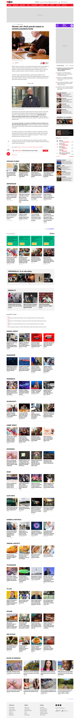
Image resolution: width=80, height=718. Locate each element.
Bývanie (9, 611)
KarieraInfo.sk (33, 536)
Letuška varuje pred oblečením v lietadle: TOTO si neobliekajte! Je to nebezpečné (12, 414)
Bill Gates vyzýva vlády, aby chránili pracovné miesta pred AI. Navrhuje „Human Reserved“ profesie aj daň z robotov (48, 579)
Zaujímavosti (35, 5)
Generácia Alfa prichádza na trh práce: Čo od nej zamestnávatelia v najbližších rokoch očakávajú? (12, 533)
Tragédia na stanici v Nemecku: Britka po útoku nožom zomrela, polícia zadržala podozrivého (48, 369)
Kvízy (47, 5)
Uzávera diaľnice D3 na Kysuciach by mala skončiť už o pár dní (24, 508)
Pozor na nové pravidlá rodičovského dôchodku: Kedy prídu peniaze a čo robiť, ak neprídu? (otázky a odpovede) (12, 463)
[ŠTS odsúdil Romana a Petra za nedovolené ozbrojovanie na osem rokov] (12, 167)
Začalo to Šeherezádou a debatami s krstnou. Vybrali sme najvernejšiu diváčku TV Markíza (12, 602)
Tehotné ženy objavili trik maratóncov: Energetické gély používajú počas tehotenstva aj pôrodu (48, 414)
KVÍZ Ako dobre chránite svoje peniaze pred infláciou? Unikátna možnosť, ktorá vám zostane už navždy (12, 260)
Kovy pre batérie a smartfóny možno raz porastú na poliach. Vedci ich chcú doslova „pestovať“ (24, 579)
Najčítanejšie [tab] (60, 65)
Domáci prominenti (22, 395)
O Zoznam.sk (11, 705)
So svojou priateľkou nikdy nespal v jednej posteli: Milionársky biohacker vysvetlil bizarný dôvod (23, 415)
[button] (44, 63)
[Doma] (57, 150)
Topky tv (52, 5)
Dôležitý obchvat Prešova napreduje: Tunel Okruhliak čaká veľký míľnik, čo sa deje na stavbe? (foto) (36, 463)
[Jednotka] (57, 147)
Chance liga (33, 488)
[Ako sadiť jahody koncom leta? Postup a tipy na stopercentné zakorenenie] (12, 640)
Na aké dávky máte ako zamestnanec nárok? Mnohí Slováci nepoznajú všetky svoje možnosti (48, 533)
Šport (28, 5)
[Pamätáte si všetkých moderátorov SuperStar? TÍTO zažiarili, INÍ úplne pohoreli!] (24, 385)
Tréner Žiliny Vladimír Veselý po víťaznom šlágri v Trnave (45, 306)
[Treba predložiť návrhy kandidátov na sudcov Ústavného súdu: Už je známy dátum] (24, 167)
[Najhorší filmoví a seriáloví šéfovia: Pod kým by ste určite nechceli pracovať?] (24, 526)
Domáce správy (12, 331)
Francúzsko (30, 147)
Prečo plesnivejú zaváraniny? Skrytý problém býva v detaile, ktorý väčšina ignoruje (48, 647)
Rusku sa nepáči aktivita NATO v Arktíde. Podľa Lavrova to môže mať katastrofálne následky (36, 602)
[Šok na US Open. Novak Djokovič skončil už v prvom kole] (24, 595)
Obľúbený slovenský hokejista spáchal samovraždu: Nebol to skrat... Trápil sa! (48, 392)
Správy (24, 308)
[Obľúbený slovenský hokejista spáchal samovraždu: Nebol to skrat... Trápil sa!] (48, 385)
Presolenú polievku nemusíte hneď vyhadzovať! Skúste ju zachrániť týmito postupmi (23, 648)
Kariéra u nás (11, 711)
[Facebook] (56, 705)
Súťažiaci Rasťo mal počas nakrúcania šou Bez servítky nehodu (15, 306)
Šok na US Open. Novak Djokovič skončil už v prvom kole (23, 602)
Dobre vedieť (8, 264)
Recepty (20, 652)
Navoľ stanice (58, 156)
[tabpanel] (64, 78)
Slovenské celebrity (65, 130)
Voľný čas (64, 5)
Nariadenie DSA (11, 714)
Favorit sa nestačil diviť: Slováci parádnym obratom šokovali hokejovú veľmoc (12, 485)
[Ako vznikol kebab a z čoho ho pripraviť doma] (48, 550)
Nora (50, 2)
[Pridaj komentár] (8, 141)
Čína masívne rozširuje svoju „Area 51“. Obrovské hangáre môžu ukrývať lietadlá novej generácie (12, 578)
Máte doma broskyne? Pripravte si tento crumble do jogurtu (35, 556)
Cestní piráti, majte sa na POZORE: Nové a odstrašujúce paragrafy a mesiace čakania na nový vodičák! (12, 345)
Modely (44, 512)
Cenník (25, 711)
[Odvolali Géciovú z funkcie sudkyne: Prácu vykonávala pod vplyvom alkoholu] (36, 167)
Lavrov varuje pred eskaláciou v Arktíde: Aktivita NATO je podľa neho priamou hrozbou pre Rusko (27, 326)
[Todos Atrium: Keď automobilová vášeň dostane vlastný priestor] (48, 455)
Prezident (41, 147)
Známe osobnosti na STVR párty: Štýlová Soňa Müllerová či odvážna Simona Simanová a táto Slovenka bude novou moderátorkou (67, 133)
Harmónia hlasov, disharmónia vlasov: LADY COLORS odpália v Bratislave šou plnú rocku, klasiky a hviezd (48, 260)
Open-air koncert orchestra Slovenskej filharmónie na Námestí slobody (30, 306)
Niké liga (44, 488)
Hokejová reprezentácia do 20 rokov (12, 488)
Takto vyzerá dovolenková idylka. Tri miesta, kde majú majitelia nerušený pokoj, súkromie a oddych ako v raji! (12, 625)
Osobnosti (44, 395)
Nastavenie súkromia (12, 710)
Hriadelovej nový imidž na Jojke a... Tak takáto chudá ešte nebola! (36, 392)
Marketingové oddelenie (44, 713)
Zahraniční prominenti (10, 395)
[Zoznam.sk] (59, 711)
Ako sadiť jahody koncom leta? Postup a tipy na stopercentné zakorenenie (12, 647)
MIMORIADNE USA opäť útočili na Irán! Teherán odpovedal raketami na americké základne (66, 173)
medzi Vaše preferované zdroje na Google (26, 150)
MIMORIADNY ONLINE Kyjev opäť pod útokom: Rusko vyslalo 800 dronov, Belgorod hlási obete (67, 179)
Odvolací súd (24, 147)
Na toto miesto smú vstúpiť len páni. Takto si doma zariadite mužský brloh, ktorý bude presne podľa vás (36, 625)
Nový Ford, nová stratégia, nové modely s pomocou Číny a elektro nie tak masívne (48, 509)
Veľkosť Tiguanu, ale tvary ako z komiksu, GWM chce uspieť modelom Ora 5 (12, 508)
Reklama (26, 705)
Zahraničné (15, 5)
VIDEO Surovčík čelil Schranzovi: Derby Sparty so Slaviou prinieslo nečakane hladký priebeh (36, 485)
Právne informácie (12, 707)
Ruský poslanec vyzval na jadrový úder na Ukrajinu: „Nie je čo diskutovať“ (36, 578)
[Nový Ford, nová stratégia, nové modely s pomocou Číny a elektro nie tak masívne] (48, 502)
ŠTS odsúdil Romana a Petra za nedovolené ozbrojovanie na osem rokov (11, 174)
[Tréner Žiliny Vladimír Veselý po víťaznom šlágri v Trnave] (46, 297)
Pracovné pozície (11, 233)
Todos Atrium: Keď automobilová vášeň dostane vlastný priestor (48, 462)
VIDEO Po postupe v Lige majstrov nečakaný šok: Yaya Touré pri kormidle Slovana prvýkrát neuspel (48, 485)
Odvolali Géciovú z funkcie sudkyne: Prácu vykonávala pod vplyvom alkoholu (36, 174)
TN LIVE (9, 589)
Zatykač (19, 147)
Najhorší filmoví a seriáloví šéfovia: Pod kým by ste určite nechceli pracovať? (23, 533)
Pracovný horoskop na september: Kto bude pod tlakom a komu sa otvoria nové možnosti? (36, 533)
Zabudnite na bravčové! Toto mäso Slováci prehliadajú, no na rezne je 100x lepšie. (24, 556)
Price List (25, 713)
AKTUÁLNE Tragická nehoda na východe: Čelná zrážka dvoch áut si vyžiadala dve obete (36, 344)
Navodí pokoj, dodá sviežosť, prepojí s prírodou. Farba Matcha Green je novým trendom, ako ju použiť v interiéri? (24, 625)
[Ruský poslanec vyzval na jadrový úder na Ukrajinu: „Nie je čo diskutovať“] (36, 571)
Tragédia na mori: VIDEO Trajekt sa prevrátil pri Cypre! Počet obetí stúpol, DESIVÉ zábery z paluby (27, 320)
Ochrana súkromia (12, 709)
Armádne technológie (34, 580)
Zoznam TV (12, 290)
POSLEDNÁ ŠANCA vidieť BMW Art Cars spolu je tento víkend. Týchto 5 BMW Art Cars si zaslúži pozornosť (36, 510)
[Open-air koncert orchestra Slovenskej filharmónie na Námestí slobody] (30, 297)
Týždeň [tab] (71, 65)
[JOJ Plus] (57, 153)
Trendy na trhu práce (10, 537)
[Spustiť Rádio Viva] (64, 24)
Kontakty (42, 705)
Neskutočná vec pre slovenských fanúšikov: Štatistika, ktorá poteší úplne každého (36, 259)
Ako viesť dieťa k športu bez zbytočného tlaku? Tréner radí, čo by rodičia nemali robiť (48, 602)
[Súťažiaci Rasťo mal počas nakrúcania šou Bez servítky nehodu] (15, 297)
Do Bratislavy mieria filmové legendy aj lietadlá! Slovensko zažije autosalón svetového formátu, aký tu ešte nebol (24, 260)
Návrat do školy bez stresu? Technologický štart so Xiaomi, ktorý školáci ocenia (48, 438)
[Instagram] (58, 705)
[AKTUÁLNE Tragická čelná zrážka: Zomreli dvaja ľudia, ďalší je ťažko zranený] (48, 337)
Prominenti (22, 5)
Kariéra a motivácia (14, 520)
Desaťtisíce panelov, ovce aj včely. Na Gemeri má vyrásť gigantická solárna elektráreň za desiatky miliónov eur (24, 463)
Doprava (20, 511)
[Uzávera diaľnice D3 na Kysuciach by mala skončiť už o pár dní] (24, 502)
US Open (20, 489)
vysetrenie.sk (33, 419)
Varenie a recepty (13, 543)
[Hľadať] (72, 5)
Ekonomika (41, 5)
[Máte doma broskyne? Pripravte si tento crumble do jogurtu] (36, 550)
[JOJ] (57, 144)
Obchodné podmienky (28, 710)
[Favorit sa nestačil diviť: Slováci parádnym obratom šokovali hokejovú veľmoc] (12, 478)
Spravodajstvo (42, 707)
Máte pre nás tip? (42, 714)
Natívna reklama (27, 714)
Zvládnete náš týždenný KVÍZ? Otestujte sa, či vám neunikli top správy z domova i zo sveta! (24, 344)
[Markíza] (57, 141)
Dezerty (32, 558)
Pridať (46, 150)
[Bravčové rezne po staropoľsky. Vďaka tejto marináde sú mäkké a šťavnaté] (12, 550)
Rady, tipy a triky (45, 536)
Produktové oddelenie (43, 709)
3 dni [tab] (66, 65)
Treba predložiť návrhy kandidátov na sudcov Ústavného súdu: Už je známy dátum (23, 174)
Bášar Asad (35, 147)
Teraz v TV (58, 138)
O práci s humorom (21, 536)
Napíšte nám (11, 713)
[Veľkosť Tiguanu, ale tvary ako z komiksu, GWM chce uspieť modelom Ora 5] (12, 502)
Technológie (11, 565)
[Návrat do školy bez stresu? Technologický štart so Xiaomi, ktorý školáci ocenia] (48, 431)
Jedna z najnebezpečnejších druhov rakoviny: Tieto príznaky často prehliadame (36, 415)
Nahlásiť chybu (14, 154)
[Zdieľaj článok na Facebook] (8, 145)
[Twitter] (60, 705)
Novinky (8, 511)
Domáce (9, 5)
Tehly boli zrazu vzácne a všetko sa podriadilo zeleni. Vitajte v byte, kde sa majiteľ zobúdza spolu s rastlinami (48, 625)
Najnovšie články (12, 314)
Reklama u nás (26, 707)
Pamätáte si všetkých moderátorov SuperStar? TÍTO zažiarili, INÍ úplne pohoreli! (24, 392)
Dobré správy (12, 425)
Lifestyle (58, 5)
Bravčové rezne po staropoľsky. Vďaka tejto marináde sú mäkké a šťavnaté (12, 556)
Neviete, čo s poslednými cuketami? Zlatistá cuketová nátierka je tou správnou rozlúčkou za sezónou (36, 648)
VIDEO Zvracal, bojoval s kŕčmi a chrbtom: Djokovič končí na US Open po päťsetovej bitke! (24, 486)
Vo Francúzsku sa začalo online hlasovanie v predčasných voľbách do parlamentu (48, 174)
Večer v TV (65, 138)
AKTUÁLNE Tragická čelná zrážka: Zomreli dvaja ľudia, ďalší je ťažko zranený (48, 344)
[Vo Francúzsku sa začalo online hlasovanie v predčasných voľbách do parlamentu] (48, 167)
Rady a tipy (45, 557)
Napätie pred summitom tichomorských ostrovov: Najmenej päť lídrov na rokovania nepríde (26, 317)
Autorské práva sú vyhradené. (60, 708)
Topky (18, 24)
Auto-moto (11, 496)
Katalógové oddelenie (43, 711)
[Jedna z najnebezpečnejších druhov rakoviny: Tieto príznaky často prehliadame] (36, 408)
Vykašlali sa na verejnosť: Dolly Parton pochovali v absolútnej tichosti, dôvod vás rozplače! (26, 323)
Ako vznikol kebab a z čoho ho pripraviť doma (48, 555)
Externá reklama (27, 709)
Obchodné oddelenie (43, 710)
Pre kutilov (11, 634)
